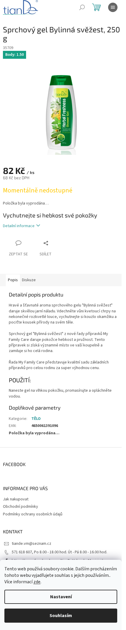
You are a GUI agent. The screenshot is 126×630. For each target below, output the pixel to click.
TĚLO (36, 419)
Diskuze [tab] (29, 280)
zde (36, 582)
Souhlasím (61, 615)
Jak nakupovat (15, 499)
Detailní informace (19, 226)
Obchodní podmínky (20, 507)
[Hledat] (82, 7)
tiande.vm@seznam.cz (31, 544)
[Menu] (113, 7)
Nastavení (61, 597)
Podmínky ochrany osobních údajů (32, 514)
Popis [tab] (13, 280)
